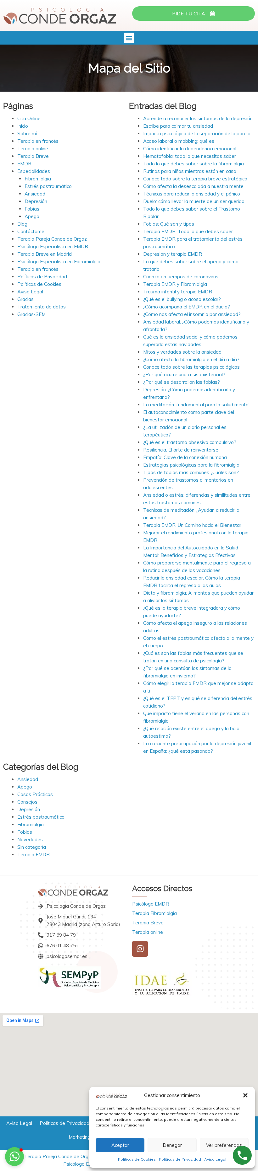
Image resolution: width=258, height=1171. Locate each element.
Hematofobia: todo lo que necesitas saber (189, 156)
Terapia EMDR (33, 855)
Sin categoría (31, 847)
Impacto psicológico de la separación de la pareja (196, 133)
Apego (32, 216)
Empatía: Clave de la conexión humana (185, 457)
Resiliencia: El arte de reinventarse (180, 450)
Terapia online (32, 149)
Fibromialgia (38, 179)
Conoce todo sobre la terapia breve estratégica (195, 179)
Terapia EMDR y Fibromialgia (175, 284)
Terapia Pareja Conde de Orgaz (52, 239)
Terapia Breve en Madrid (44, 254)
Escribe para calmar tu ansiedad (178, 126)
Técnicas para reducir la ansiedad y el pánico (191, 194)
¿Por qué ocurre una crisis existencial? (184, 374)
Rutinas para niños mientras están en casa (189, 171)
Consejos (27, 802)
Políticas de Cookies (137, 1159)
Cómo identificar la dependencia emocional (189, 149)
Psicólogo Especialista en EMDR (52, 246)
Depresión (36, 201)
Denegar (172, 1145)
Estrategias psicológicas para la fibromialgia (191, 465)
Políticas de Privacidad (180, 1159)
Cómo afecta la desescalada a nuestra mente (193, 186)
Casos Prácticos (35, 794)
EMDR (24, 164)
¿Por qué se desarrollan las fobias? (181, 382)
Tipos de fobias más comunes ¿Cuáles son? (191, 472)
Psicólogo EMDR (150, 904)
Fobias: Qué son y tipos (168, 224)
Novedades (30, 839)
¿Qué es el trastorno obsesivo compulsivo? (189, 442)
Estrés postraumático (48, 186)
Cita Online (29, 118)
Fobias (32, 209)
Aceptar (120, 1145)
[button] (245, 1095)
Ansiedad (35, 194)
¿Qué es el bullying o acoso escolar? (182, 299)
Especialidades (33, 171)
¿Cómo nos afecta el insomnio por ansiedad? (192, 314)
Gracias (25, 299)
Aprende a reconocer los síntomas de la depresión (198, 118)
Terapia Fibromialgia (154, 913)
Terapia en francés (38, 141)
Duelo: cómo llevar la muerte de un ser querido (193, 201)
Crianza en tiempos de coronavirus (180, 277)
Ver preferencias (224, 1145)
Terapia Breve (33, 156)
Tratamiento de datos (41, 307)
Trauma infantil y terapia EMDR (177, 292)
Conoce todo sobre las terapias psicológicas (191, 367)
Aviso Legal (215, 1159)
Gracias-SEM (31, 314)
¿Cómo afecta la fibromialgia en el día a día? (191, 359)
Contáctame (30, 231)
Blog (22, 224)
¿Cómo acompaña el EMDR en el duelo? (186, 307)
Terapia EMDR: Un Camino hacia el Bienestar (192, 525)
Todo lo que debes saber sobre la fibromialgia (193, 164)
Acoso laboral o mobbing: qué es (178, 141)
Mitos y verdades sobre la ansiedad (182, 352)
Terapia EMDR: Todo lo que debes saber (188, 231)
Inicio (22, 126)
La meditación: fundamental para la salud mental (196, 405)
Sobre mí (27, 133)
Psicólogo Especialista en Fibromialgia (58, 262)
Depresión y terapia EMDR (172, 254)
